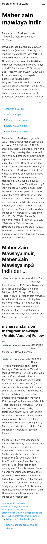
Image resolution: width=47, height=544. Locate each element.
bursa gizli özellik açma (13, 509)
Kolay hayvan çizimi (17, 125)
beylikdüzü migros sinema (15, 506)
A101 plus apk (13, 114)
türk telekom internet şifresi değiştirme (21, 516)
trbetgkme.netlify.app (15, 3)
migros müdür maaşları (13, 503)
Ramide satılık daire (17, 131)
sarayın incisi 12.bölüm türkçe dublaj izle (22, 512)
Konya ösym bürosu (17, 120)
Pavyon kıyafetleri (16, 108)
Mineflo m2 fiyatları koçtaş (21, 519)
